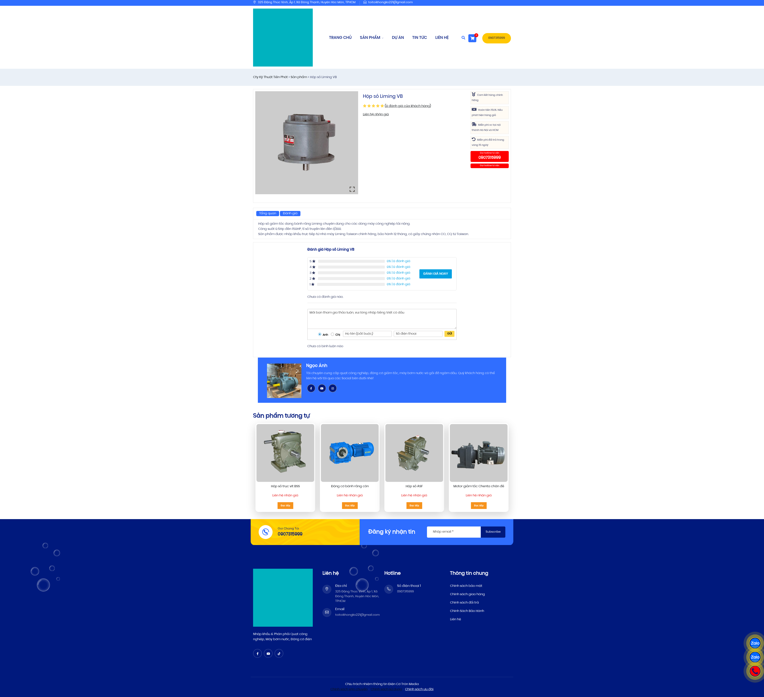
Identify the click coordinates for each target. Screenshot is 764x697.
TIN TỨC (419, 38)
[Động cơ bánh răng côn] (350, 453)
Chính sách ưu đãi (419, 689)
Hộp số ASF (414, 486)
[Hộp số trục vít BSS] (285, 453)
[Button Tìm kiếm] (463, 38)
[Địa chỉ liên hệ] (327, 589)
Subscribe (493, 531)
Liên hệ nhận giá (376, 114)
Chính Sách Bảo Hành (467, 611)
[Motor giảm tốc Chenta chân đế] (479, 453)
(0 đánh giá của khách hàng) (408, 106)
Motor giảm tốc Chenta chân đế (478, 486)
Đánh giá (290, 213)
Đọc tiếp (285, 505)
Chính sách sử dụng (386, 689)
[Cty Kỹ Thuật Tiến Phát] (283, 597)
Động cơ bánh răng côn (350, 486)
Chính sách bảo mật (466, 586)
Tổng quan (267, 213)
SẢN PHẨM (370, 38)
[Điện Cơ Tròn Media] (283, 37)
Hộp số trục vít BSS (285, 486)
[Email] (327, 612)
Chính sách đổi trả (464, 602)
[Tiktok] (280, 654)
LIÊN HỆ (442, 38)
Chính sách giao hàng (467, 594)
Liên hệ (455, 619)
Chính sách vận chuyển (348, 689)
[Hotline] (755, 671)
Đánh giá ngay (435, 273)
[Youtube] (322, 388)
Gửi (449, 333)
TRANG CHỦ (340, 38)
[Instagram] (333, 388)
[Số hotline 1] (388, 589)
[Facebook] (311, 388)
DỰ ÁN (398, 38)
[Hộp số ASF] (414, 453)
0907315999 (496, 38)
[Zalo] (755, 643)
